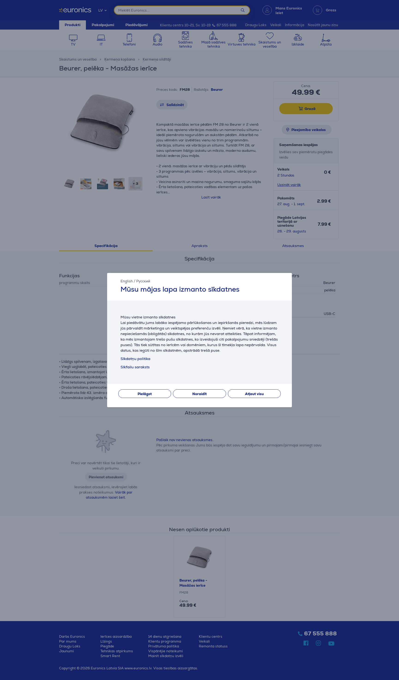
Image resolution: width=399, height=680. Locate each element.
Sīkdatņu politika (135, 358)
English (127, 281)
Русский (143, 281)
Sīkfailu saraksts (135, 367)
